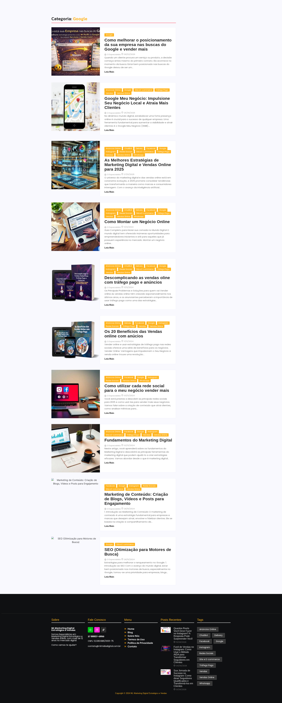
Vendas (109, 93)
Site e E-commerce (143, 90)
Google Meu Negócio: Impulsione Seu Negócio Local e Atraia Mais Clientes (137, 103)
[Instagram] (97, 629)
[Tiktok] (103, 629)
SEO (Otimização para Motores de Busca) (137, 551)
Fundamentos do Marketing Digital (138, 440)
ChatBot (128, 148)
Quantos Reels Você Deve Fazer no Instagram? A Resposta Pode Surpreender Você (183, 633)
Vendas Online (123, 93)
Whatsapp (138, 155)
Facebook (151, 148)
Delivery (139, 148)
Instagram (111, 151)
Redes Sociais (126, 151)
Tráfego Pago (162, 90)
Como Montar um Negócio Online (137, 222)
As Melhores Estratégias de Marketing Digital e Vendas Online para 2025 (137, 164)
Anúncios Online (113, 90)
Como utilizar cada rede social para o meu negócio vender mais (136, 388)
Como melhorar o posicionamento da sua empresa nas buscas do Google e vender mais (138, 44)
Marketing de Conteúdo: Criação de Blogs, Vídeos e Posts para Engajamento (136, 499)
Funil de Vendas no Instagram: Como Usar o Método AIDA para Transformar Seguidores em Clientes (184, 655)
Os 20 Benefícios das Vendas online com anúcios (133, 333)
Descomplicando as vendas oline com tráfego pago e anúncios (137, 280)
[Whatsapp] (90, 629)
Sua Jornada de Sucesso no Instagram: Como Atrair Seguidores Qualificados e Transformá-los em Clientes (183, 678)
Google (109, 35)
